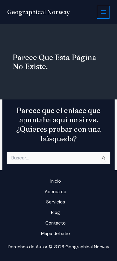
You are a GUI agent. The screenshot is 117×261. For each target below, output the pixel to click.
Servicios (55, 202)
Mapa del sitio (55, 234)
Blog (55, 212)
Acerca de (55, 192)
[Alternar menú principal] (103, 12)
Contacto (55, 223)
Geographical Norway (38, 12)
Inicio (55, 181)
